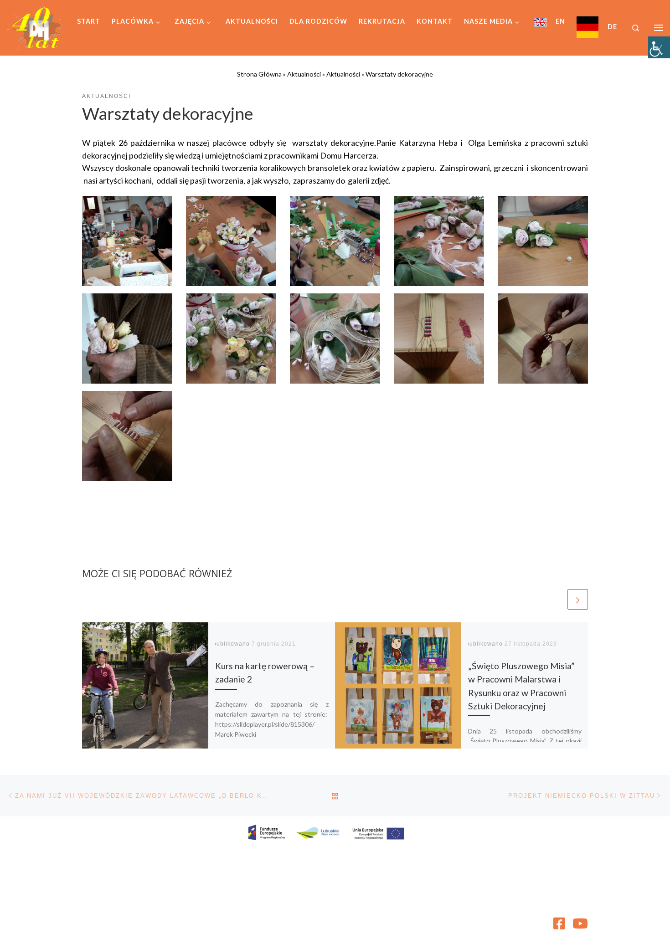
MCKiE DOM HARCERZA (145, 919)
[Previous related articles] (556, 599)
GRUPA (147, 933)
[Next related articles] (577, 599)
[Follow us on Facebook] (559, 923)
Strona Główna (259, 74)
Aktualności (304, 74)
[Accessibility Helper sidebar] (659, 47)
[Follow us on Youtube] (580, 923)
